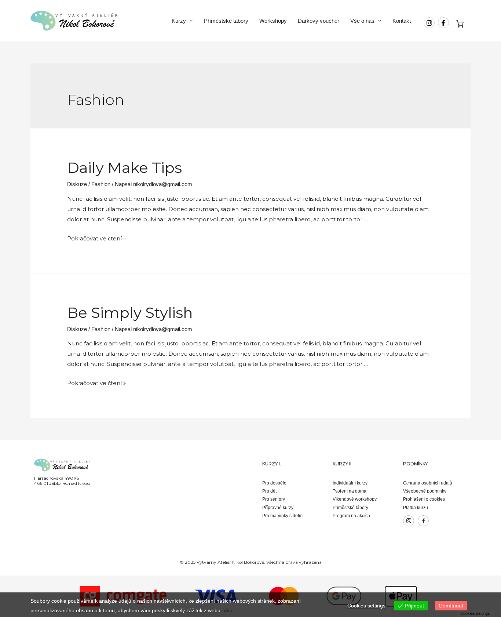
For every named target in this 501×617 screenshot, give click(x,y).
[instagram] (430, 22)
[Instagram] (408, 520)
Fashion (100, 184)
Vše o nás (362, 21)
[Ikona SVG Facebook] (423, 520)
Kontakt (401, 21)
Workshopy (273, 21)
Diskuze (77, 184)
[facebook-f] (444, 22)
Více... (230, 610)
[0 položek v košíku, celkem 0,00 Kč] (460, 23)
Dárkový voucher (318, 21)
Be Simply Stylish (130, 313)
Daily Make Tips (124, 168)
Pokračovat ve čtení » (96, 238)
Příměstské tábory (226, 21)
